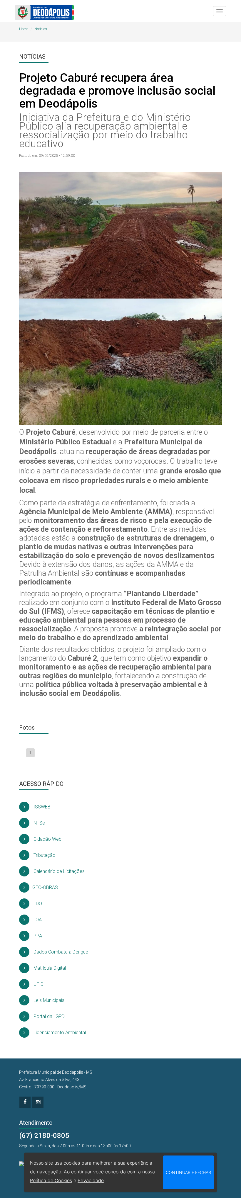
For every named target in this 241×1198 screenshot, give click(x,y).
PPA (37, 936)
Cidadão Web (46, 839)
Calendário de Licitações (58, 871)
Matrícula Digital (49, 968)
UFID (37, 984)
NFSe (38, 823)
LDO (37, 903)
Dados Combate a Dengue (60, 952)
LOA (37, 919)
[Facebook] (25, 1102)
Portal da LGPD (48, 1016)
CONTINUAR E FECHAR (188, 1172)
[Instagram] (37, 1102)
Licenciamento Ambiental (59, 1032)
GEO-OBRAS (45, 887)
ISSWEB (41, 807)
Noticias (40, 29)
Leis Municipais (48, 1000)
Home (23, 29)
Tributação (44, 855)
